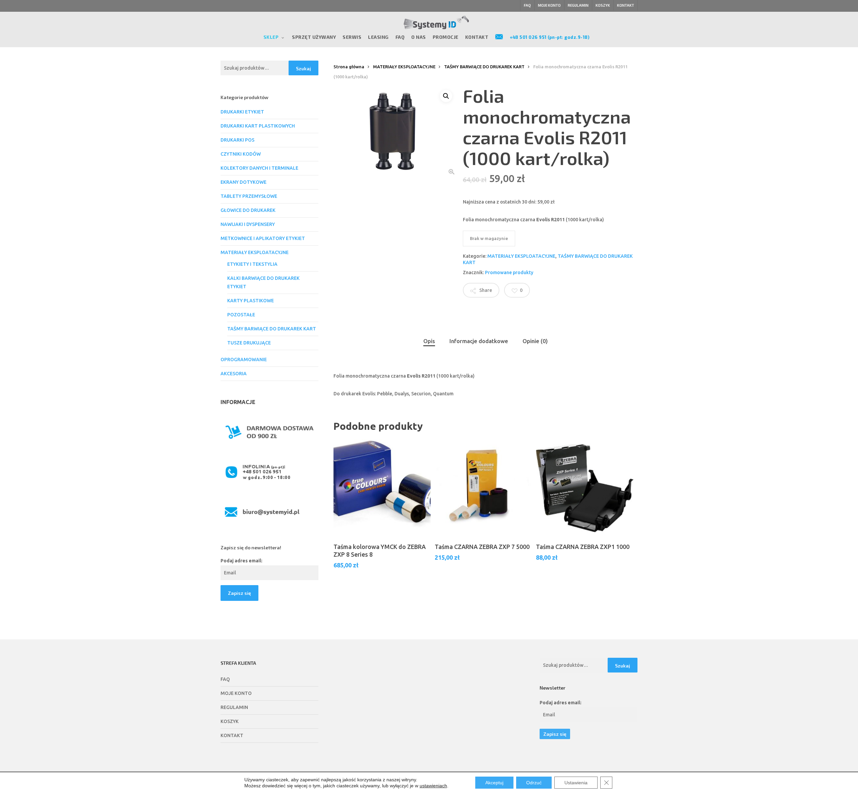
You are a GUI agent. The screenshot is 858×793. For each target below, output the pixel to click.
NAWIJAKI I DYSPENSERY (248, 224)
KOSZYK (230, 721)
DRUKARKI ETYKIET (242, 111)
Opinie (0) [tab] (535, 341)
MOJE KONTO (236, 693)
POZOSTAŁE (241, 314)
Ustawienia (576, 782)
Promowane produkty (509, 272)
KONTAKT (232, 735)
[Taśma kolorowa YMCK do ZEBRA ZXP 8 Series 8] (382, 488)
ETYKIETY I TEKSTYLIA (252, 264)
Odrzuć (534, 782)
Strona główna (348, 66)
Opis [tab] (429, 341)
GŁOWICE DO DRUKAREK (248, 210)
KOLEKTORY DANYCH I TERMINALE (259, 168)
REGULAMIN (234, 707)
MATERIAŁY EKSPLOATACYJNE (255, 252)
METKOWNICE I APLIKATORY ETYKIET (263, 238)
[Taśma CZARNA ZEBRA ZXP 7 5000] (483, 488)
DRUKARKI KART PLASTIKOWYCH (258, 126)
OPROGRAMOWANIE (244, 359)
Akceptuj (494, 782)
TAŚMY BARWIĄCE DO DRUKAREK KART (271, 328)
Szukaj (303, 68)
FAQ (225, 679)
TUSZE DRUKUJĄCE (249, 342)
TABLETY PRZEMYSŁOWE (249, 196)
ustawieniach (433, 785)
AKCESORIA (234, 373)
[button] (446, 96)
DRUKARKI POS (237, 140)
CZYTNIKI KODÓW (241, 154)
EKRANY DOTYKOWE (243, 182)
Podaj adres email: (241, 560)
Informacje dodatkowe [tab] (478, 341)
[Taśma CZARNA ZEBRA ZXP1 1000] (584, 488)
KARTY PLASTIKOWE (250, 300)
